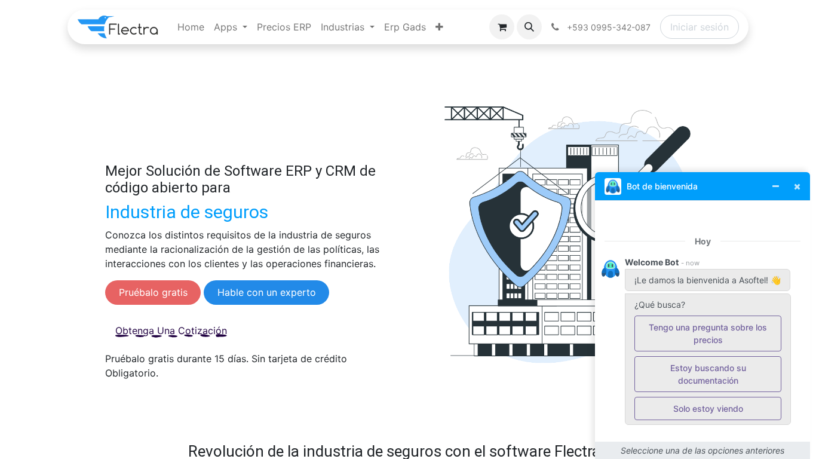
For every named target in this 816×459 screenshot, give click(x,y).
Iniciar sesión (699, 27)
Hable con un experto (266, 292)
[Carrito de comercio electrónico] (501, 26)
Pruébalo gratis (153, 292)
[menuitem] (191, 27)
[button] (529, 26)
